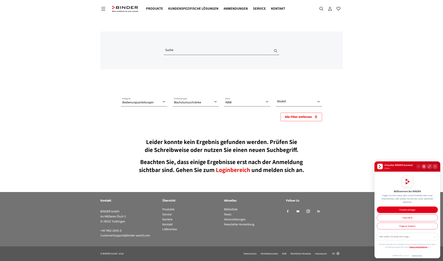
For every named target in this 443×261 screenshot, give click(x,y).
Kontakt (278, 8)
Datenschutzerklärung (418, 247)
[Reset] (418, 166)
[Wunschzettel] (338, 8)
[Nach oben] (3, 256)
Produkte (154, 8)
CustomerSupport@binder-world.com (125, 235)
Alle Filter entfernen (298, 117)
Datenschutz (250, 253)
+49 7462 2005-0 (111, 231)
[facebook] (287, 211)
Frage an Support (407, 226)
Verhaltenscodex (269, 253)
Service (259, 8)
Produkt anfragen (407, 209)
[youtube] (298, 211)
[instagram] (308, 211)
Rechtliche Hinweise (301, 253)
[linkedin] (318, 211)
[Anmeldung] (330, 8)
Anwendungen (236, 8)
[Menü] (103, 9)
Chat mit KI (407, 217)
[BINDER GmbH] (125, 9)
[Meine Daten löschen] (424, 166)
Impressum (321, 253)
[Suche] (321, 8)
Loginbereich (233, 170)
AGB (284, 253)
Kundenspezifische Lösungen (193, 8)
